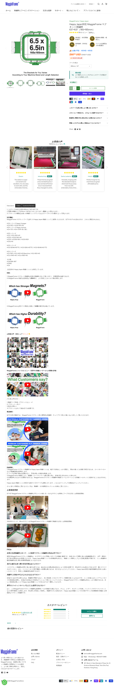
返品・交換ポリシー (62, 656)
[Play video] (27, 292)
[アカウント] (102, 3)
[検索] (98, 3)
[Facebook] (2, 672)
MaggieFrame (74, 21)
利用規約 (59, 665)
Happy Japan (84, 21)
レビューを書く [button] (92, 611)
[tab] (10, 205)
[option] (35, 48)
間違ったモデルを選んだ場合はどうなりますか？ (85, 123)
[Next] (62, 48)
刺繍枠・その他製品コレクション (44, 486)
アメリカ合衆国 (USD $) (78, 4)
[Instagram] (4, 672)
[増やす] (78, 88)
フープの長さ (73, 63)
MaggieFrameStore (17, 681)
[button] (73, 32)
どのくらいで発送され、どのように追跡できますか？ (86, 113)
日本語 (91, 4)
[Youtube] (7, 672)
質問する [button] (92, 616)
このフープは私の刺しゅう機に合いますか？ (83, 108)
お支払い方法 (60, 659)
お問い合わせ (35, 656)
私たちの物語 (35, 653)
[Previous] (8, 48)
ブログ (33, 659)
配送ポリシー (60, 653)
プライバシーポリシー (63, 662)
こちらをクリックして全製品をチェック (67, 483)
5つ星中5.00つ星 (26, 612)
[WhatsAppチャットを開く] (4, 682)
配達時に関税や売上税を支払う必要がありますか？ (85, 118)
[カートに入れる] (106, 3)
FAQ (32, 662)
